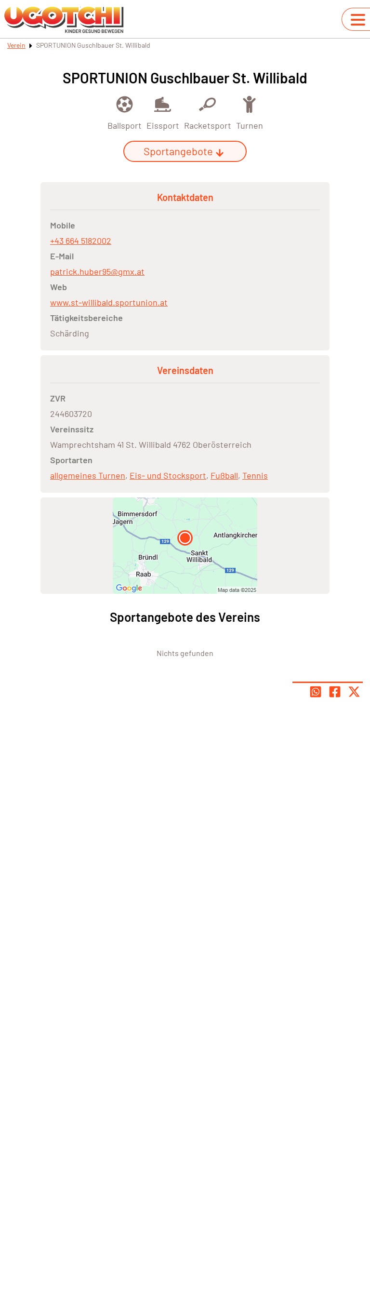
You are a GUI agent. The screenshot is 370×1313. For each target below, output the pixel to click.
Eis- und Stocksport (168, 475)
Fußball (224, 475)
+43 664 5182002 (80, 240)
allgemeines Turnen (87, 475)
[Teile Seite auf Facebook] (335, 691)
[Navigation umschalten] (358, 19)
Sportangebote (178, 151)
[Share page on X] (354, 691)
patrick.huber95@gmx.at (97, 271)
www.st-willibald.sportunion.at (109, 302)
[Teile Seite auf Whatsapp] (315, 691)
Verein (16, 45)
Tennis (255, 475)
